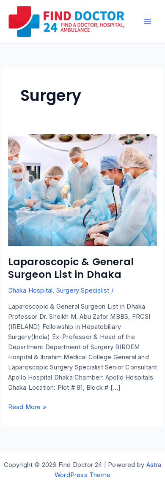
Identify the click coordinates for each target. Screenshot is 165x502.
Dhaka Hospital (30, 290)
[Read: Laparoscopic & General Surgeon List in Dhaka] (82, 189)
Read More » (27, 407)
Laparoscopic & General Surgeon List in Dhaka (71, 268)
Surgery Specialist (83, 290)
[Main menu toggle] (148, 21)
